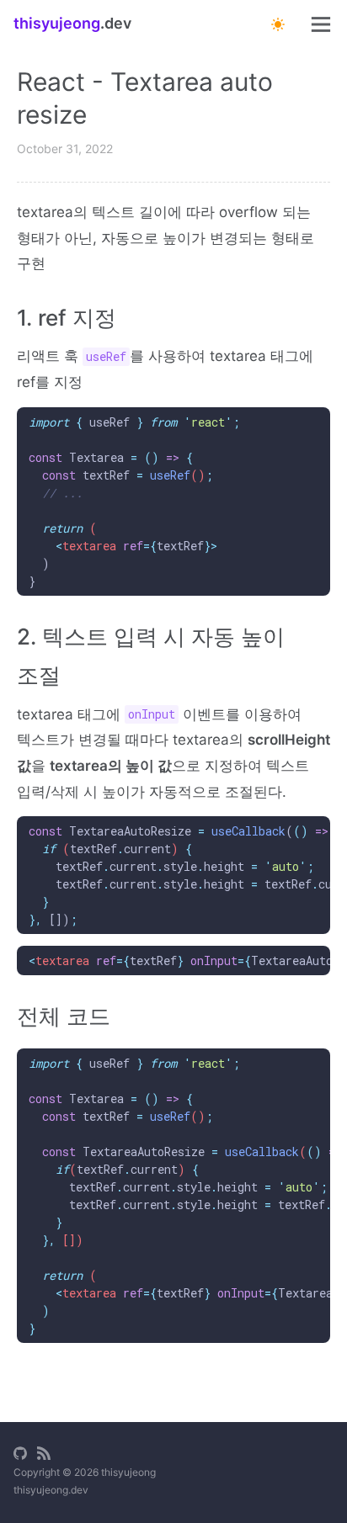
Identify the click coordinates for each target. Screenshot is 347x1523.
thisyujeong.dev (50, 1489)
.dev (72, 23)
